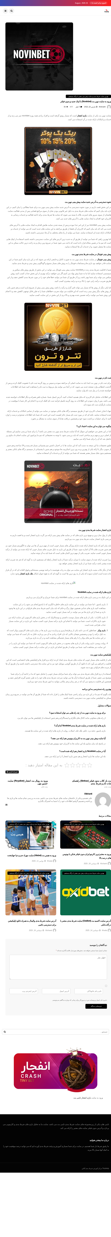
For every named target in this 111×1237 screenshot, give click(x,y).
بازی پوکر (102, 630)
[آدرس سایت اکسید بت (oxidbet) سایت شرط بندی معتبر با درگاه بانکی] (85, 892)
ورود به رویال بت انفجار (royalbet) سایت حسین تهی (28, 784)
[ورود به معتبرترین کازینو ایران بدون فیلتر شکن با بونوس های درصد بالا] (85, 834)
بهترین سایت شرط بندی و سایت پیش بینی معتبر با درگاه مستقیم (88, 96)
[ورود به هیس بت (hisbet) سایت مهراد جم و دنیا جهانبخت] (30, 835)
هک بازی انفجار (26, 573)
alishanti (102, 107)
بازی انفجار (82, 115)
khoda (49, 861)
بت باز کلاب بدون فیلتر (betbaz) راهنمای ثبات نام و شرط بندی (91, 784)
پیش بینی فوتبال (104, 259)
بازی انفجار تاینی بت (82, 1098)
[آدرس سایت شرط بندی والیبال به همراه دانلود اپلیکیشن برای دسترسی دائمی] (30, 892)
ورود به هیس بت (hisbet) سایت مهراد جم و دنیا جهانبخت (31, 855)
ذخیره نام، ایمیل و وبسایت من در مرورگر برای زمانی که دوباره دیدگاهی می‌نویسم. (79, 1000)
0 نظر (78, 107)
